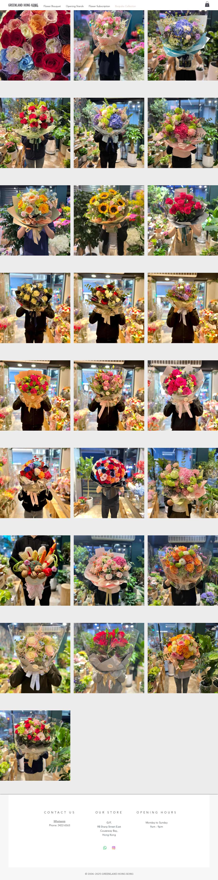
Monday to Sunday (157, 822)
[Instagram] (114, 848)
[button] (207, 4)
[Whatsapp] (105, 848)
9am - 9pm (156, 826)
